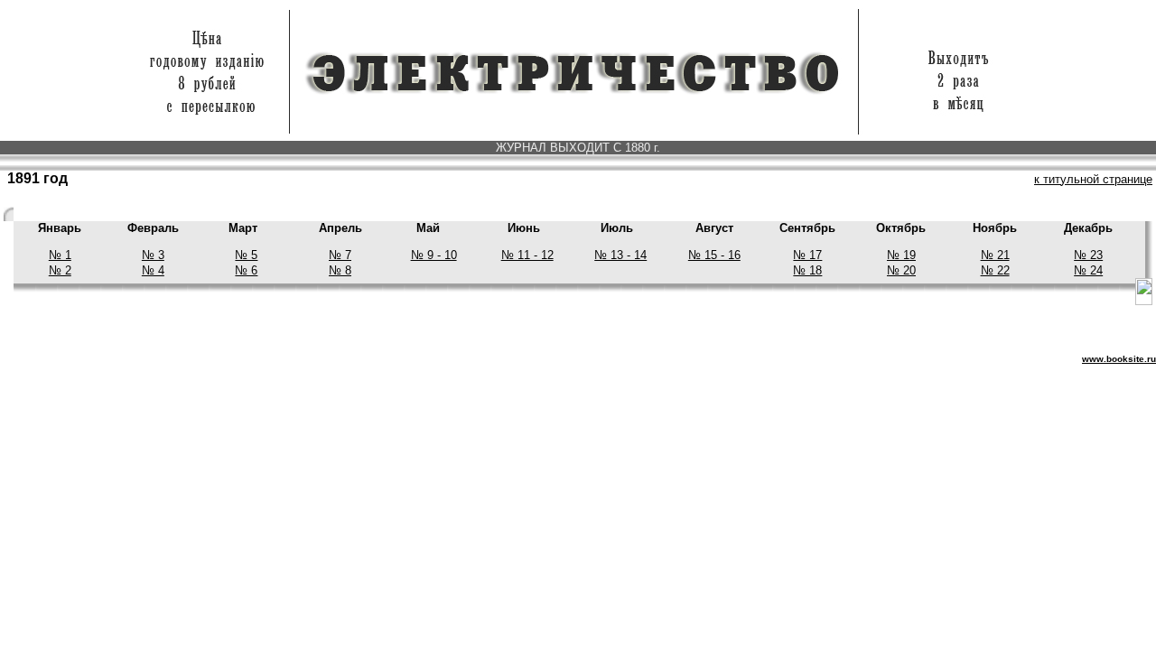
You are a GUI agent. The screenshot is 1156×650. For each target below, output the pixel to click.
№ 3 (153, 255)
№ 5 (246, 255)
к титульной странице (1093, 179)
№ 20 (901, 270)
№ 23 (1088, 255)
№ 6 (246, 270)
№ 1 (60, 255)
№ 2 (60, 270)
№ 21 (995, 255)
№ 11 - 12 (527, 255)
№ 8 (340, 270)
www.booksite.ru (1119, 359)
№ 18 (807, 270)
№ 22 (995, 270)
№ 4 (153, 270)
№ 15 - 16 (714, 255)
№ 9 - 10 (434, 255)
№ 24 (1088, 270)
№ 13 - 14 (620, 255)
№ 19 (901, 255)
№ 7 (340, 255)
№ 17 (807, 255)
